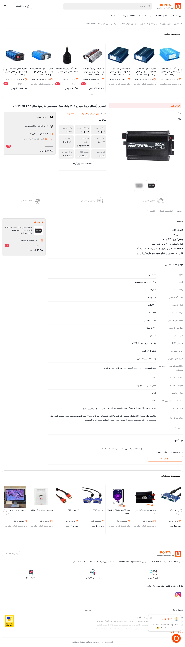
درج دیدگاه (165, 458)
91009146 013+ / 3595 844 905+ (164, 562)
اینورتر (175, 24)
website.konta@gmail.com (130, 562)
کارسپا (85, 113)
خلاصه (179, 211)
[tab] (179, 211)
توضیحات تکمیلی (166, 211)
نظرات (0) (151, 211)
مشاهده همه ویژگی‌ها (82, 163)
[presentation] (179, 70)
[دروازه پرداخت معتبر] (9, 621)
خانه (181, 24)
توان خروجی (166, 24)
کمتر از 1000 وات (153, 24)
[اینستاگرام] (178, 594)
